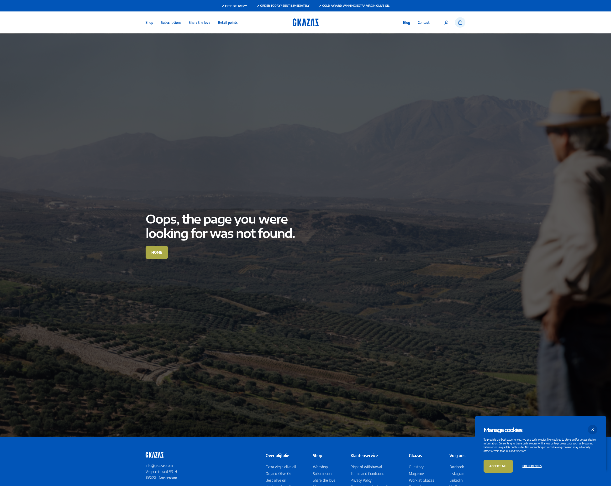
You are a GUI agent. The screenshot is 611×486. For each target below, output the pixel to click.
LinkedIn (456, 480)
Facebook (456, 467)
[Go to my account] (446, 22)
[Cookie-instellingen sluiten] (593, 429)
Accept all (498, 466)
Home (156, 252)
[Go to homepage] (306, 22)
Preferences (532, 466)
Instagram (457, 473)
